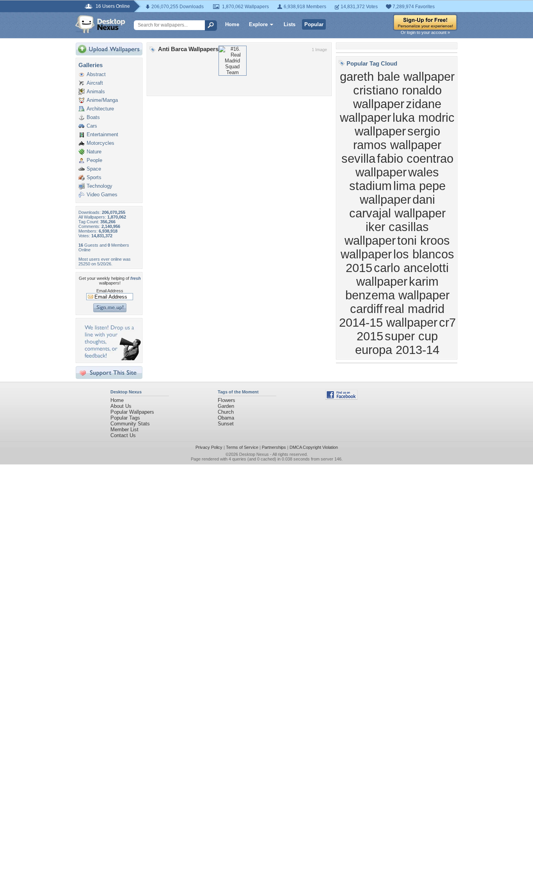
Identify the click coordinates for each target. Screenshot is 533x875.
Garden (226, 406)
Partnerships (274, 447)
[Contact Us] (111, 358)
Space (94, 169)
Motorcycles (100, 143)
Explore (258, 24)
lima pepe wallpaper (403, 192)
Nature (94, 152)
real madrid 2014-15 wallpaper (392, 315)
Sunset (226, 424)
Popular (313, 24)
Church (226, 412)
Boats (93, 117)
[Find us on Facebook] (341, 398)
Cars (92, 126)
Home (232, 24)
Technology (99, 186)
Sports (94, 177)
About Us (120, 406)
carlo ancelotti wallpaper (402, 274)
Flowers (226, 400)
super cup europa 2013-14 (397, 342)
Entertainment (102, 134)
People (94, 160)
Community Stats (130, 424)
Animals (96, 91)
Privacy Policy (208, 447)
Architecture (100, 109)
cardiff (366, 308)
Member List (124, 429)
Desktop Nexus (254, 454)
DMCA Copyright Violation (314, 447)
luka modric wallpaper (405, 124)
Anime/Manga (102, 100)
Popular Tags (125, 418)
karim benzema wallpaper (397, 288)
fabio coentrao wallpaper (404, 165)
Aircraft (95, 83)
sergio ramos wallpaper (397, 137)
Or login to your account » (425, 32)
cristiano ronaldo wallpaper (397, 97)
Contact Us (123, 435)
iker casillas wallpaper (387, 233)
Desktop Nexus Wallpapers (100, 24)
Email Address (109, 290)
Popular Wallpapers (132, 412)
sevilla (358, 158)
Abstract (96, 74)
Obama (226, 418)
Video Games (102, 194)
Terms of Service (242, 447)
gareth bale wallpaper (397, 76)
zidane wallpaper (390, 110)
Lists (289, 24)
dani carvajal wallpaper (397, 206)
